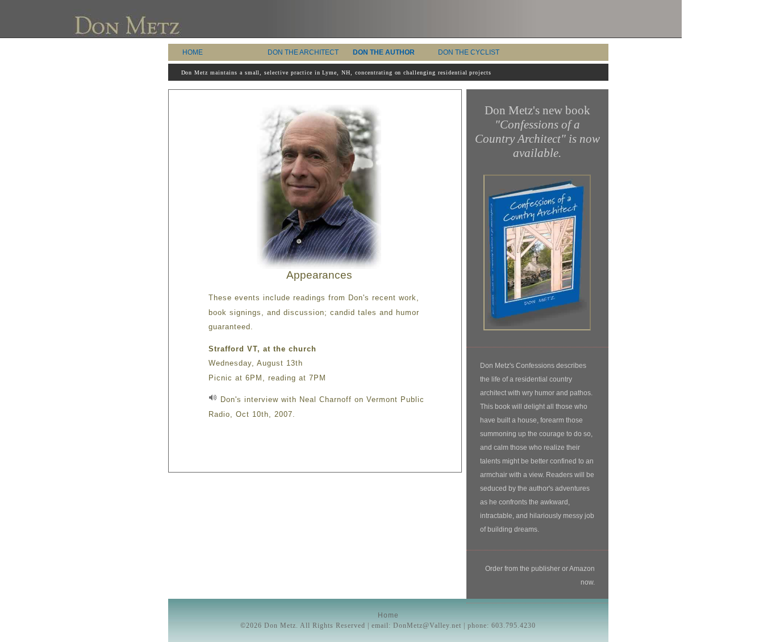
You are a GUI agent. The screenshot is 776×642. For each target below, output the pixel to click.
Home (388, 615)
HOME (192, 52)
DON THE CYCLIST (468, 52)
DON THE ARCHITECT (303, 52)
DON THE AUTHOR (384, 52)
